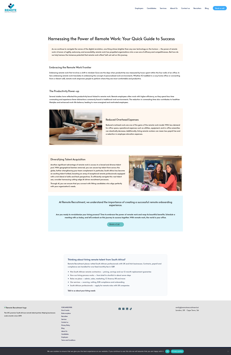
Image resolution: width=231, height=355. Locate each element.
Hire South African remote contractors (85, 271)
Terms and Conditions (68, 340)
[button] (220, 8)
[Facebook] (120, 309)
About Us (174, 8)
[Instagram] (123, 309)
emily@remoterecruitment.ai (187, 307)
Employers (139, 8)
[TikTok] (131, 309)
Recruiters (197, 8)
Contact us (185, 8)
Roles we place (76, 278)
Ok (167, 351)
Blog (207, 8)
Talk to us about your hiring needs (81, 290)
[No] (228, 351)
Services (163, 8)
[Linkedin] (127, 309)
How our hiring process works (82, 275)
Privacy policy (177, 351)
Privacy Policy (65, 325)
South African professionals (81, 285)
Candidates (151, 8)
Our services (75, 282)
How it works (65, 310)
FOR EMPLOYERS (66, 307)
